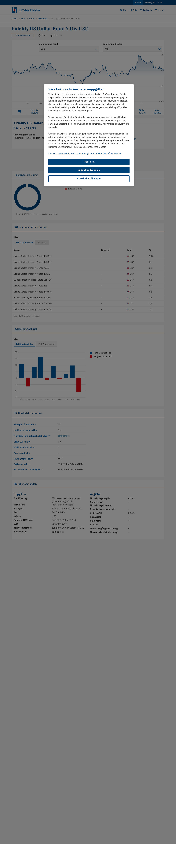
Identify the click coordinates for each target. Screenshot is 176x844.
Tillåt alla (89, 161)
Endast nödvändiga (89, 170)
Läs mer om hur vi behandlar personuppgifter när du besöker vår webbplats (84, 153)
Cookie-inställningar (89, 178)
